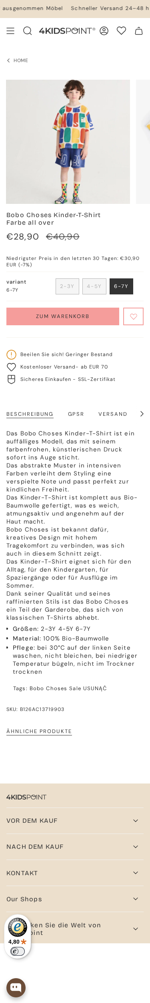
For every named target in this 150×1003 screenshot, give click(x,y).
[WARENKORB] (138, 31)
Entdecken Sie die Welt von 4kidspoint (53, 929)
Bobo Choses (48, 688)
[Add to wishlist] (133, 316)
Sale (75, 688)
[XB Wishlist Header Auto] (121, 30)
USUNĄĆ (95, 688)
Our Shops (24, 899)
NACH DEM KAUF (35, 846)
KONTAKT (22, 873)
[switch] (17, 951)
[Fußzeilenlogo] (26, 797)
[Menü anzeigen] (10, 31)
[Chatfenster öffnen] (16, 987)
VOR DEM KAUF (32, 820)
